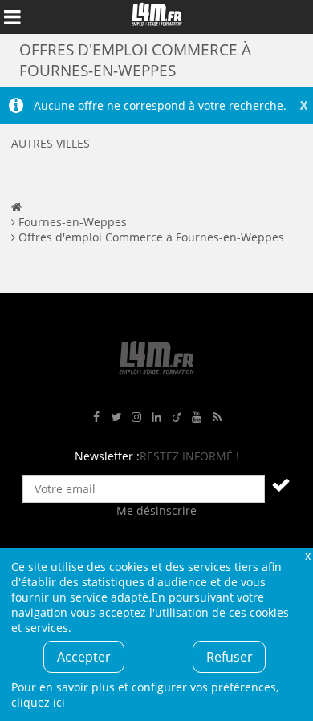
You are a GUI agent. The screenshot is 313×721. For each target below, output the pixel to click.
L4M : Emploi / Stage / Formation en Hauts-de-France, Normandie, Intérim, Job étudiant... (156, 17)
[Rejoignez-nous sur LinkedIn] (156, 417)
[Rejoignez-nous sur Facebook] (96, 417)
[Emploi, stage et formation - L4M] (16, 206)
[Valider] (281, 484)
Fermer (307, 555)
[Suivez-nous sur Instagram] (136, 417)
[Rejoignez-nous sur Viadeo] (176, 417)
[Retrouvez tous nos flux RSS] (216, 417)
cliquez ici (38, 702)
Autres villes (50, 143)
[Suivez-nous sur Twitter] (116, 417)
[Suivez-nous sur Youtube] (196, 417)
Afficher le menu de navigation (12, 17)
